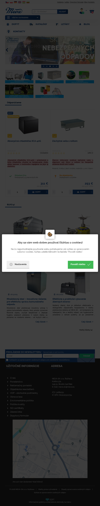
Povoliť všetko (78, 264)
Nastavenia (21, 264)
